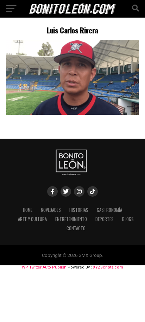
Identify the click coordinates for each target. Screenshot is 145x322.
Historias (78, 210)
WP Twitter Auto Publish (44, 267)
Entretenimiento (71, 219)
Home (27, 210)
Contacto (76, 228)
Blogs (128, 219)
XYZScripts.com (108, 267)
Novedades (51, 210)
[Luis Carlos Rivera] (72, 112)
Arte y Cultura (32, 219)
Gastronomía (109, 210)
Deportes (104, 219)
